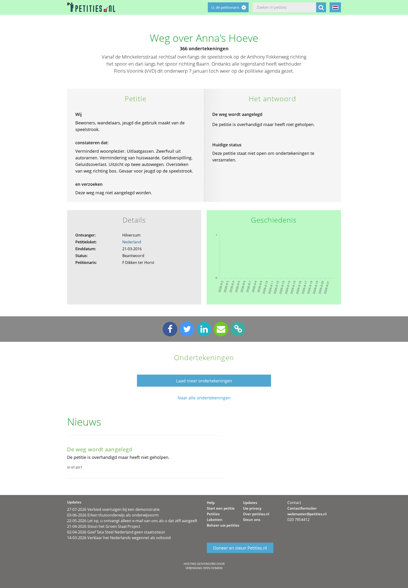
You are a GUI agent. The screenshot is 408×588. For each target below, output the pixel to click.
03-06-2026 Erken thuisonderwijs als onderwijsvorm (113, 515)
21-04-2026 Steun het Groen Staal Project (103, 526)
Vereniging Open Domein (204, 568)
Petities (213, 514)
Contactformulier (302, 508)
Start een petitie (221, 508)
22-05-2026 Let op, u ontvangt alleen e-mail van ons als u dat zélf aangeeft (132, 520)
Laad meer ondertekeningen (204, 381)
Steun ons (251, 519)
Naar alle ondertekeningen (204, 397)
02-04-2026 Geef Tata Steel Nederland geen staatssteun (116, 532)
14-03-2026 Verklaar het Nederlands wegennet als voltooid (119, 537)
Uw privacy (252, 508)
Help (211, 502)
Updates (250, 502)
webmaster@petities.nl (307, 514)
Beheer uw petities (223, 525)
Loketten (214, 519)
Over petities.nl (256, 514)
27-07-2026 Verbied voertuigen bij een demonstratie (113, 509)
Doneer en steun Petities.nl (240, 548)
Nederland (131, 242)
